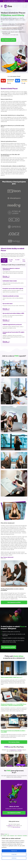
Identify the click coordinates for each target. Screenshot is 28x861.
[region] (14, 848)
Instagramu (13, 750)
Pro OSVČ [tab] (17, 259)
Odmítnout (14, 858)
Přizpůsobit (14, 854)
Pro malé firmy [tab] (4, 260)
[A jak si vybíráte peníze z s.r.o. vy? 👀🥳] (20, 760)
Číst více (5, 276)
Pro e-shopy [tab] (23, 260)
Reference (20, 835)
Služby (4, 835)
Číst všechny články (14, 742)
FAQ (16, 835)
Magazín (12, 835)
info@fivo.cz (10, 825)
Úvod (6, 834)
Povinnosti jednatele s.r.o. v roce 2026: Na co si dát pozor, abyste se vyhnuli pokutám (13, 705)
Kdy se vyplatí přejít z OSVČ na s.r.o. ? (11, 677)
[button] (26, 760)
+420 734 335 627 (16, 827)
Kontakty (25, 835)
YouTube (19, 750)
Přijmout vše (14, 850)
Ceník (8, 835)
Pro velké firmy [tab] (11, 260)
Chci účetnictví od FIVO (8, 40)
